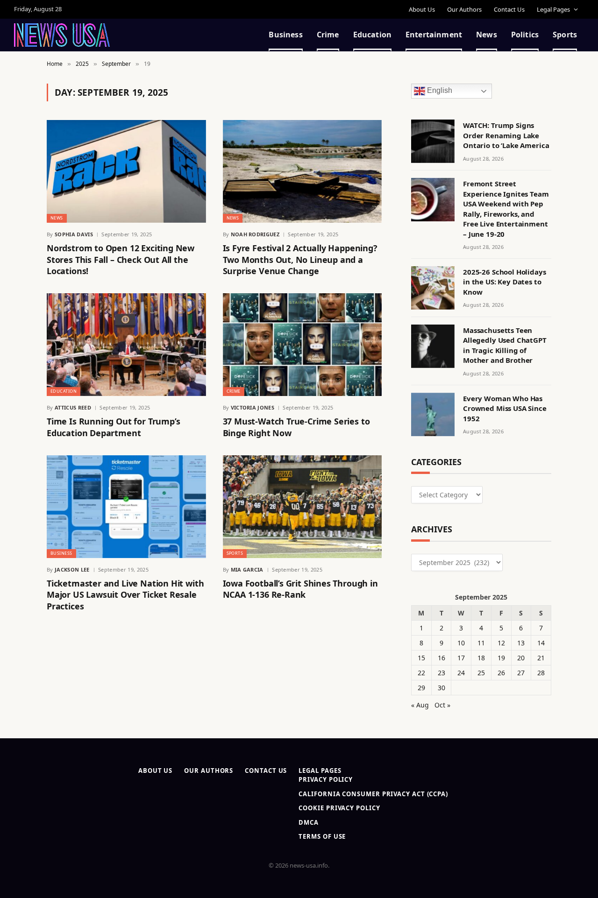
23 (441, 672)
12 (501, 642)
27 (521, 672)
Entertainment (434, 34)
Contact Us (509, 9)
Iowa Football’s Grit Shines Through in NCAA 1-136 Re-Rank (300, 589)
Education (372, 34)
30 (441, 687)
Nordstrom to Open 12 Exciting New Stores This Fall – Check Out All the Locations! (120, 259)
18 (481, 657)
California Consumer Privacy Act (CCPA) (373, 794)
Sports (565, 34)
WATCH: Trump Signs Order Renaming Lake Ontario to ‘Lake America (506, 135)
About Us (422, 9)
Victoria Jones (253, 407)
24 (461, 672)
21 (541, 657)
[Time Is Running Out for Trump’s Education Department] (126, 344)
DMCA (309, 822)
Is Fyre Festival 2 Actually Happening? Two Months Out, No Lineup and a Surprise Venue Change (300, 259)
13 (521, 642)
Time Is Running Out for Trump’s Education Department (113, 427)
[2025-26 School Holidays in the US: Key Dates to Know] (433, 288)
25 (481, 672)
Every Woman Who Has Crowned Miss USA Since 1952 (505, 408)
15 (421, 657)
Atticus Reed (73, 407)
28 (541, 672)
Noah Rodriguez (255, 234)
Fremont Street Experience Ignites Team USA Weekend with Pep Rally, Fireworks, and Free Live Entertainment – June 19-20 (506, 208)
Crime (328, 34)
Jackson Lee (72, 569)
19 (501, 657)
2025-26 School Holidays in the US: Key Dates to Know (504, 282)
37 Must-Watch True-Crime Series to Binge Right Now (296, 427)
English (438, 91)
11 (481, 642)
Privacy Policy (326, 779)
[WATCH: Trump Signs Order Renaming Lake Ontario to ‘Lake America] (433, 141)
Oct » (442, 704)
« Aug (420, 704)
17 (461, 657)
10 (461, 642)
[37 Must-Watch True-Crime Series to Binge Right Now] (302, 344)
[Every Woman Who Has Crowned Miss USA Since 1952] (433, 414)
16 (441, 657)
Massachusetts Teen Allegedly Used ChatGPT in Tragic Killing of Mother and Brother (505, 345)
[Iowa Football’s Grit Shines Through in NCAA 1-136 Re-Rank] (302, 506)
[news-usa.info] (62, 35)
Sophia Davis (74, 234)
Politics (525, 34)
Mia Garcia (247, 569)
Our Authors (464, 9)
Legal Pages (553, 9)
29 (421, 687)
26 (501, 672)
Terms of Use (322, 836)
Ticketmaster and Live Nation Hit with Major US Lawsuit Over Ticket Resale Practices (125, 595)
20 (521, 657)
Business (285, 34)
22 (421, 672)
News (486, 34)
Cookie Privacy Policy (339, 808)
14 (541, 642)
